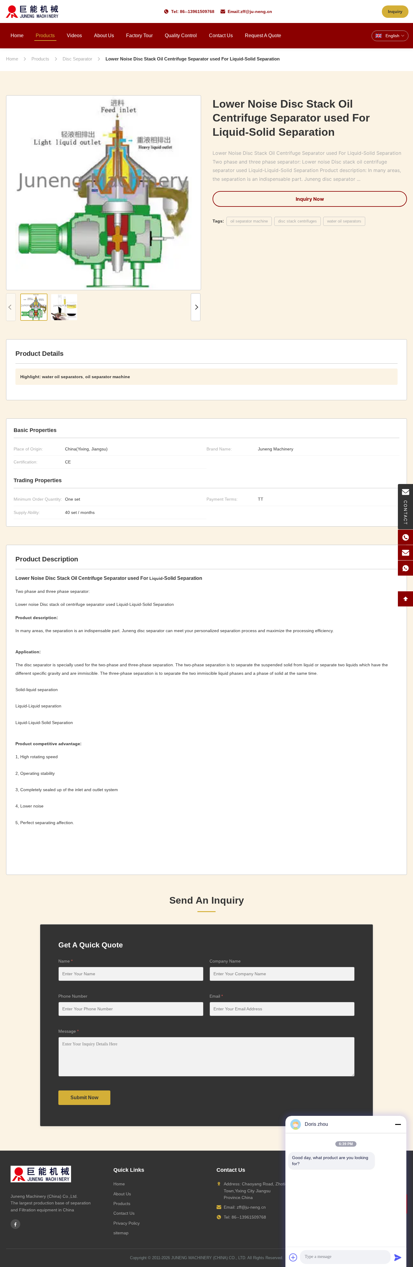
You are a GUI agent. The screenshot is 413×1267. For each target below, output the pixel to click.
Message (68, 1031)
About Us (104, 35)
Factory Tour (139, 35)
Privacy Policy (126, 1223)
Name (65, 961)
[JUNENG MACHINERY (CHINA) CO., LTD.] (32, 11)
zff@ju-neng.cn (256, 11)
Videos (74, 35)
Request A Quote (263, 35)
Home (17, 35)
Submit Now (84, 1097)
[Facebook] (15, 1224)
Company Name (225, 961)
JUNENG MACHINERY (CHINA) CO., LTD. (208, 1258)
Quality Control (181, 35)
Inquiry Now (310, 199)
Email (216, 996)
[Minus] (398, 1124)
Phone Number (72, 996)
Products (45, 35)
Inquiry (395, 11)
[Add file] (293, 1257)
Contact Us (221, 35)
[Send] (398, 1257)
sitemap (120, 1232)
